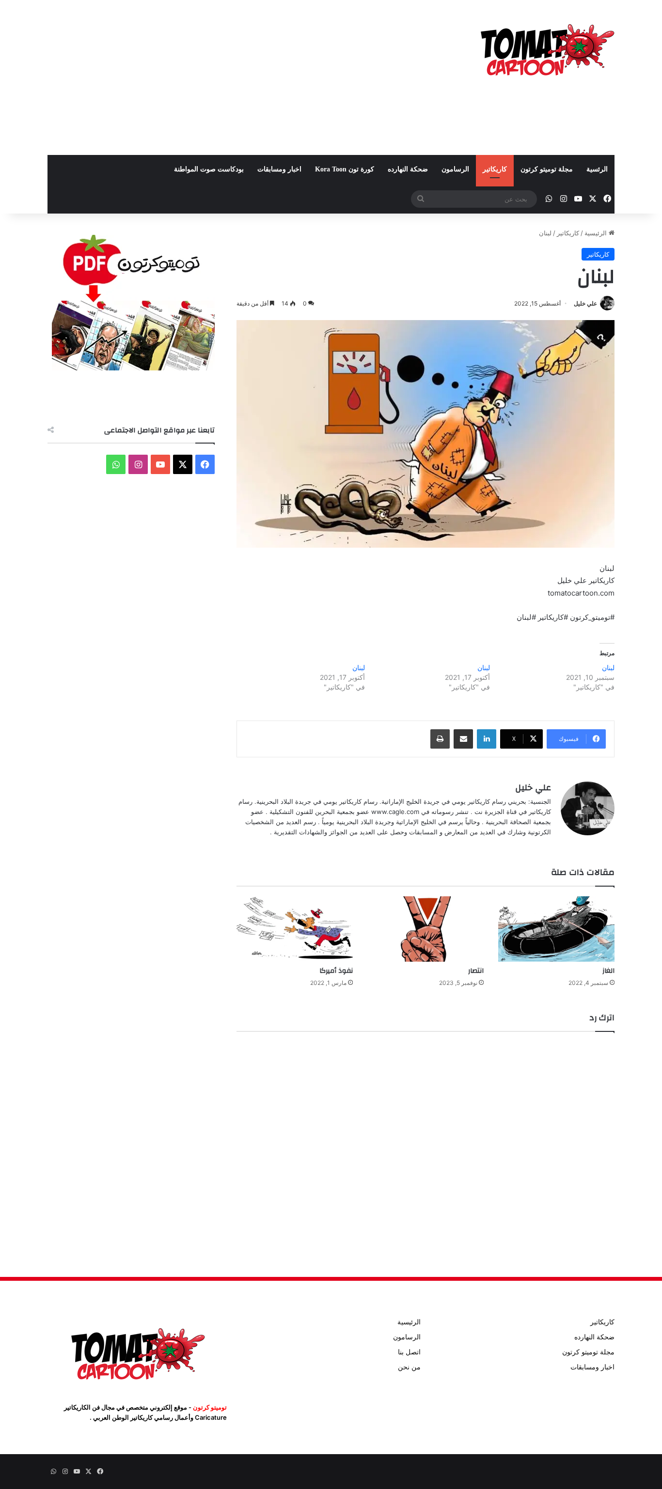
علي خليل (585, 303)
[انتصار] (425, 929)
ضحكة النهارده (408, 169)
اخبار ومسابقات (279, 169)
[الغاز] (556, 929)
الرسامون (455, 169)
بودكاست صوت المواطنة (209, 169)
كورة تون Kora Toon (344, 169)
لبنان (608, 667)
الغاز (608, 971)
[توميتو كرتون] (547, 48)
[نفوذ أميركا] (294, 929)
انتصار (476, 971)
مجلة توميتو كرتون (546, 169)
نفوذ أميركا (336, 971)
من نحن (409, 1367)
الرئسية (597, 169)
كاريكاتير (495, 169)
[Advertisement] (234, 77)
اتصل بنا (409, 1352)
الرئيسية (596, 233)
